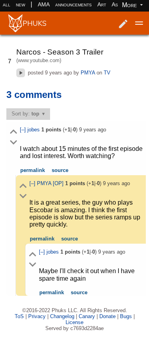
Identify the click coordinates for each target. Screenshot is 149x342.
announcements (73, 4)
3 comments (34, 94)
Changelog (62, 316)
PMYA (88, 73)
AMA (44, 4)
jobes (34, 130)
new (20, 4)
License (74, 322)
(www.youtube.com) (38, 60)
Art (101, 4)
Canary (87, 316)
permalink (32, 170)
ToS (19, 316)
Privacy (37, 316)
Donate (107, 316)
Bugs (126, 316)
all (6, 4)
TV (107, 73)
